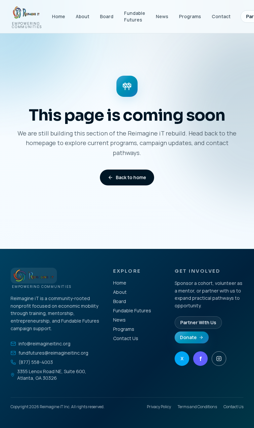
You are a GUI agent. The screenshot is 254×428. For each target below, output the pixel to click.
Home (58, 16)
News (162, 16)
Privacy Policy (159, 406)
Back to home (131, 177)
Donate (188, 337)
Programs (190, 16)
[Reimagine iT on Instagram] (219, 358)
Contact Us (125, 338)
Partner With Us (198, 322)
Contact (221, 16)
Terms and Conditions (197, 406)
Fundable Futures (134, 16)
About (82, 16)
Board (106, 16)
